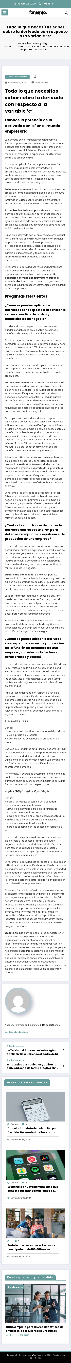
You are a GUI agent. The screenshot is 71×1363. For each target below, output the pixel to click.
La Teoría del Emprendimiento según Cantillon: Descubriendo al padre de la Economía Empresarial (32, 1052)
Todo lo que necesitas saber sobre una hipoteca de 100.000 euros (31, 1247)
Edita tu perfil (47, 1025)
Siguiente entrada (16, 1060)
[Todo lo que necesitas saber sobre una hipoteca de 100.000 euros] (35, 1225)
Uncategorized (15, 1287)
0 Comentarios (41, 82)
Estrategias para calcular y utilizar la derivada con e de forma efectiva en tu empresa (32, 1066)
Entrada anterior (15, 1046)
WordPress (36, 1355)
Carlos (14, 1124)
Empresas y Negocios (17, 77)
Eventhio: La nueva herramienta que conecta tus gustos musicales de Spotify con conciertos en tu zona (32, 1189)
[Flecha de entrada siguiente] (63, 1066)
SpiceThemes (35, 1358)
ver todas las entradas (16, 1032)
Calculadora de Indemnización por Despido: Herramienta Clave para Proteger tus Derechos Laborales (32, 1130)
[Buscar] (66, 13)
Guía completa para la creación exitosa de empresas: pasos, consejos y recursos (34, 1329)
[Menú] (4, 12)
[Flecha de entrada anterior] (63, 1050)
